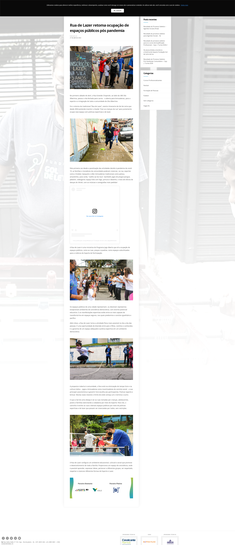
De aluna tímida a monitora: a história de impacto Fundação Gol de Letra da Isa (155, 52)
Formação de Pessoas (150, 91)
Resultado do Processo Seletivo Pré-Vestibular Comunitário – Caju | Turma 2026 (155, 61)
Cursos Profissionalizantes (152, 80)
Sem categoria (148, 101)
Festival (146, 85)
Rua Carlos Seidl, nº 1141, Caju (12, 542)
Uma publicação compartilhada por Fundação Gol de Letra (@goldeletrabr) (95, 240)
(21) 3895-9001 (50, 542)
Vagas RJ (146, 106)
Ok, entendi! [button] (117, 10)
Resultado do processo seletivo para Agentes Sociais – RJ (154, 35)
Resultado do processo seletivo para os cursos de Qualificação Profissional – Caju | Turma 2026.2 (155, 43)
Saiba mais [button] (184, 5)
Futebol (146, 96)
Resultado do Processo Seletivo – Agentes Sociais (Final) (154, 28)
